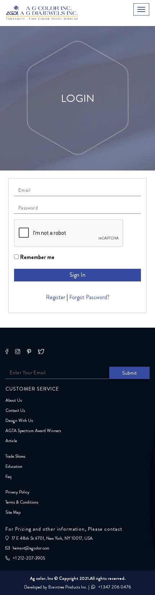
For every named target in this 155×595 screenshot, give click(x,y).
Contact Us (15, 410)
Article (11, 440)
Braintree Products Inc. (67, 587)
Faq (8, 476)
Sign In (77, 275)
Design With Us (19, 420)
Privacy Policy (17, 492)
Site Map (13, 512)
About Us (13, 400)
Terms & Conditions (21, 502)
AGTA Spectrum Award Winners (33, 430)
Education (13, 466)
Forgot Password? (89, 297)
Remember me (36, 257)
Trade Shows (15, 456)
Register (55, 297)
